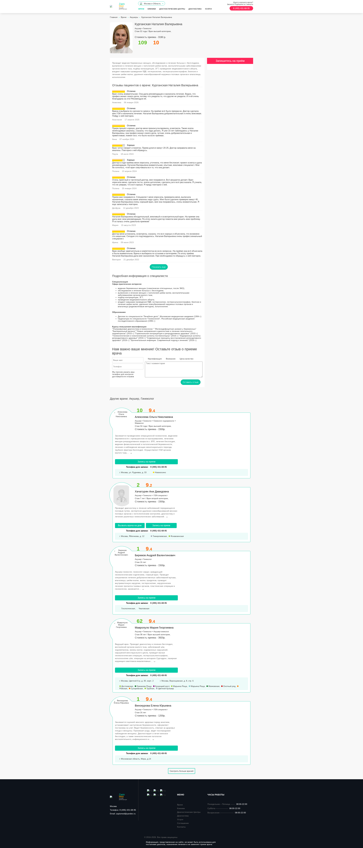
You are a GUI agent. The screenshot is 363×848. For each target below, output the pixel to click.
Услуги (208, 9)
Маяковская (214, 686)
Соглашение (183, 823)
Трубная (150, 688)
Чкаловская (143, 608)
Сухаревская (136, 688)
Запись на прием (146, 461)
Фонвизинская (177, 536)
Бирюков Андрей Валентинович (155, 555)
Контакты (181, 827)
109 (142, 42)
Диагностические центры (172, 9)
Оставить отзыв (190, 382)
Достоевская (127, 686)
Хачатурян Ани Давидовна (152, 491)
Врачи (141, 9)
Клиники (152, 9)
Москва (113, 806)
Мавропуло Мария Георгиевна (154, 627)
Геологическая (128, 608)
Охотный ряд (229, 686)
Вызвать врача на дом (130, 525)
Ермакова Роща (143, 686)
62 (140, 621)
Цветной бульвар (165, 688)
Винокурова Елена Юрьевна (153, 705)
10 (140, 410)
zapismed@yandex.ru (123, 813)
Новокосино (160, 472)
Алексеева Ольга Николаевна (154, 416)
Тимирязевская (159, 536)
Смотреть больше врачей (181, 771)
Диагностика (195, 9)
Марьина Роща (179, 686)
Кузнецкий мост (162, 686)
